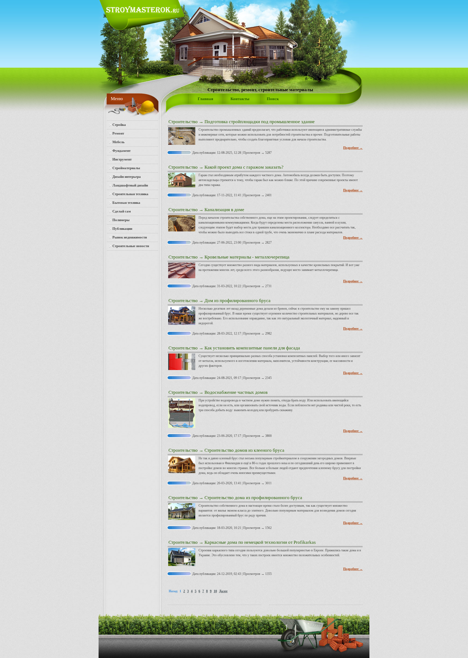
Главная (205, 99)
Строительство (183, 121)
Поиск (273, 99)
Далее (223, 591)
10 (215, 591)
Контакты (239, 99)
